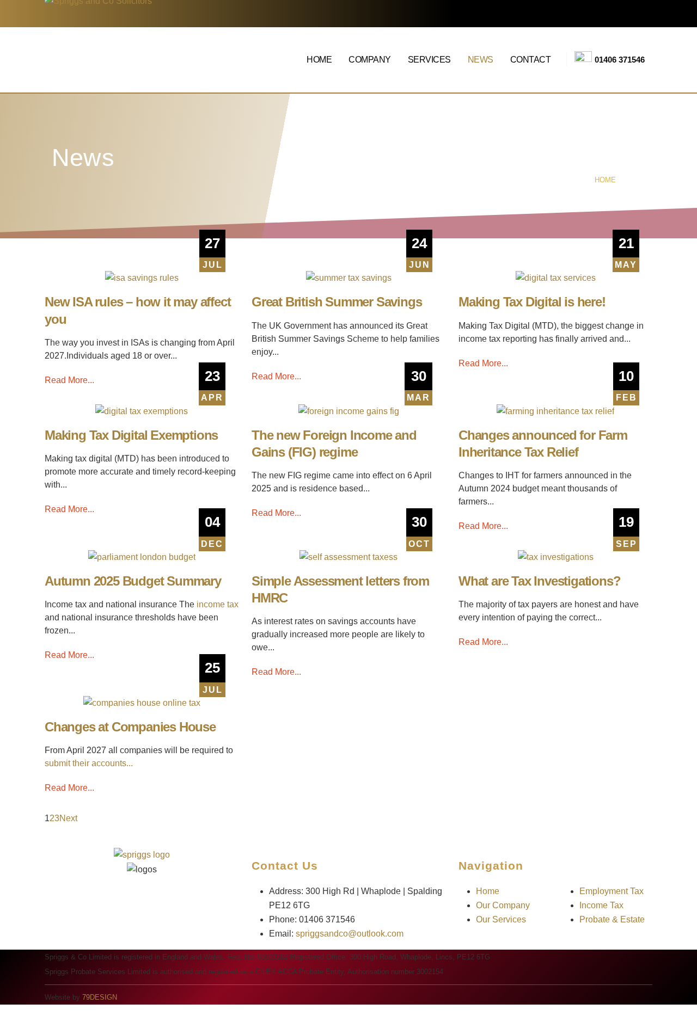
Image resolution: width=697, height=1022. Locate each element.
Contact (530, 59)
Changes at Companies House (130, 726)
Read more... (69, 380)
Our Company (503, 905)
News (480, 59)
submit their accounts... (89, 763)
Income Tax (601, 905)
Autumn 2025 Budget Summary (133, 581)
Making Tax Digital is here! (532, 301)
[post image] (142, 278)
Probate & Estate (612, 919)
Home (319, 59)
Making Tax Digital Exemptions (131, 435)
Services (429, 59)
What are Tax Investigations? (539, 581)
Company (369, 59)
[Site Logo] (119, 60)
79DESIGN (99, 997)
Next (70, 818)
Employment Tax (611, 891)
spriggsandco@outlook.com (349, 933)
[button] (6, 1014)
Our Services (501, 919)
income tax (218, 604)
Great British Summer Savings (336, 301)
